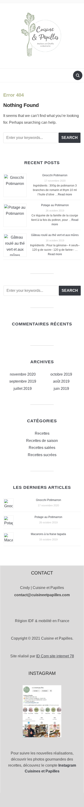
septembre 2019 (22, 381)
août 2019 (61, 381)
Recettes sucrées (42, 455)
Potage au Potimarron (55, 205)
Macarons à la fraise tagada (48, 534)
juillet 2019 (23, 389)
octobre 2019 (61, 374)
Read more (65, 194)
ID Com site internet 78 (55, 656)
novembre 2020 (23, 374)
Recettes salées (42, 448)
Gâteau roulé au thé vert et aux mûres (55, 235)
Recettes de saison (42, 441)
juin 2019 (61, 389)
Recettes (42, 433)
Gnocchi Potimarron (54, 175)
